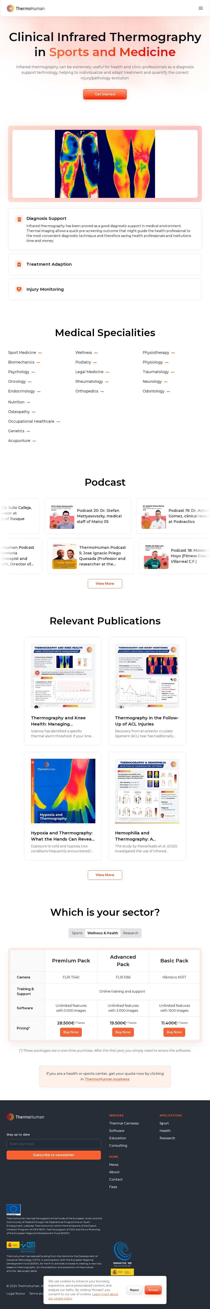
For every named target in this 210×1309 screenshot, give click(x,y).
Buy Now (71, 1032)
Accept (153, 1290)
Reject (134, 1290)
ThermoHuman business (107, 1079)
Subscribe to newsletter (53, 1155)
